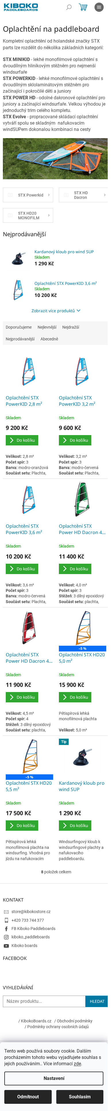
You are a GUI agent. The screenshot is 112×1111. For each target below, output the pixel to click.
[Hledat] (69, 7)
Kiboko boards (24, 945)
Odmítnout (28, 1096)
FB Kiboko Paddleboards (33, 928)
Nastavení (54, 1078)
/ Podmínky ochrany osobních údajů (57, 1026)
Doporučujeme (19, 327)
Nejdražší (70, 327)
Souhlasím (80, 1096)
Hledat (97, 1001)
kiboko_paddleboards (30, 937)
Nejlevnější (47, 327)
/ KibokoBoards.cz (34, 1021)
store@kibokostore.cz (31, 911)
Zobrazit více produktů (53, 310)
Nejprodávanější (20, 339)
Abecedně (49, 339)
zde (77, 1063)
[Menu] (99, 7)
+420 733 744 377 (27, 920)
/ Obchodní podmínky (73, 1021)
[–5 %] (82, 628)
